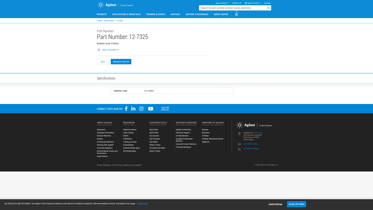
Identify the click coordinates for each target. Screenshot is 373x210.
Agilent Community (183, 129)
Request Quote (121, 61)
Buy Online (153, 129)
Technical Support (183, 133)
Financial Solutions (183, 147)
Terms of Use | (117, 165)
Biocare (205, 129)
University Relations (104, 148)
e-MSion (205, 136)
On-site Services (182, 136)
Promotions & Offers (157, 148)
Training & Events (155, 14)
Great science (102, 156)
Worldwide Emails (250, 144)
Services (175, 14)
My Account (154, 136)
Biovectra (206, 133)
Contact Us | (127, 165)
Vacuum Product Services (186, 144)
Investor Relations (104, 136)
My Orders (153, 142)
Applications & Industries (126, 14)
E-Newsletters (128, 145)
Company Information (105, 133)
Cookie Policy (142, 203)
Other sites (259, 132)
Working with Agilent (105, 145)
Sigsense (205, 142)
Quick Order (154, 133)
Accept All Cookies (297, 204)
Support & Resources (197, 14)
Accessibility (137, 165)
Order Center (221, 14)
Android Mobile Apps (131, 148)
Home (99, 20)
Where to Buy (154, 145)
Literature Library (129, 129)
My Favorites (154, 139)
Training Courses (130, 142)
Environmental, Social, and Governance (107, 152)
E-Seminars (127, 139)
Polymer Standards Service (212, 139)
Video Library (128, 133)
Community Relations (105, 142)
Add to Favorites (109, 49)
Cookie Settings (275, 204)
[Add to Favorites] (99, 50)
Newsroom (101, 129)
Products (102, 14)
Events (125, 136)
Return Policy (154, 151)
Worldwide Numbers (251, 148)
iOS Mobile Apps (129, 151)
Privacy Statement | (104, 165)
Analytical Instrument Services (184, 140)
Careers (100, 139)
